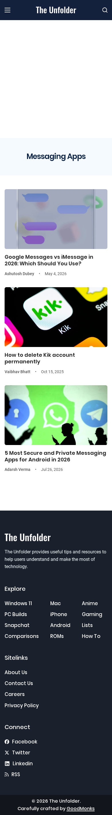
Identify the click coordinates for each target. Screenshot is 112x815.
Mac (55, 603)
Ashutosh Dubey (19, 273)
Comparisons (22, 636)
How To (91, 636)
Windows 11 (18, 603)
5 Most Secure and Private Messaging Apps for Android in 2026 (55, 456)
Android (60, 625)
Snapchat (17, 625)
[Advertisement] (56, 79)
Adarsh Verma (17, 469)
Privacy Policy (22, 705)
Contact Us (19, 683)
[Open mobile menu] (7, 10)
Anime (90, 603)
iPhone (58, 614)
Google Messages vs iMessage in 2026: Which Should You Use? (49, 260)
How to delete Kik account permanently (40, 358)
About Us (16, 672)
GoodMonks (81, 808)
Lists (87, 625)
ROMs (57, 636)
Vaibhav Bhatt (17, 371)
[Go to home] (56, 10)
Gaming (92, 614)
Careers (15, 694)
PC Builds (16, 614)
